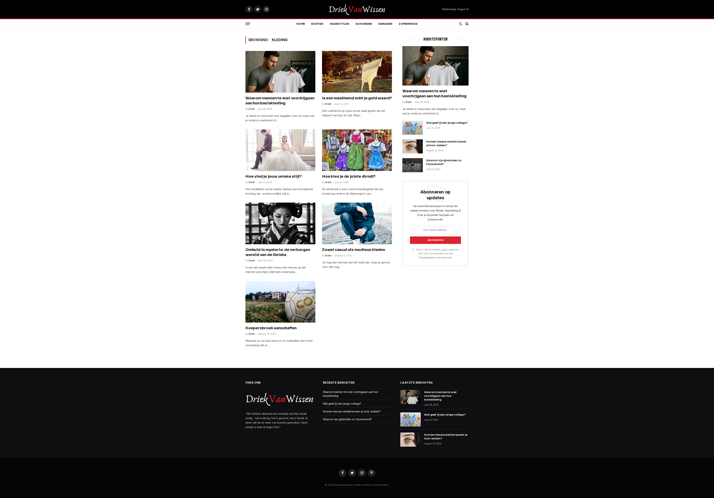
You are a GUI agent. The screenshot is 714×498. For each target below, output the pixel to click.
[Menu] (247, 24)
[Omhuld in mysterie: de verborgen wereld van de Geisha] (280, 223)
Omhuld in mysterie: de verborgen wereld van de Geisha (277, 252)
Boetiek (317, 23)
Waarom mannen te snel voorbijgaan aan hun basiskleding (279, 100)
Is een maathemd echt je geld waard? (357, 98)
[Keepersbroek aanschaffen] (280, 302)
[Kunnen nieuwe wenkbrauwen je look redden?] (412, 146)
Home (300, 23)
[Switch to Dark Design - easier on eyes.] (460, 23)
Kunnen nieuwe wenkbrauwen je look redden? (446, 143)
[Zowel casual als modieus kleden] (357, 223)
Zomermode (408, 23)
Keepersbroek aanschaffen (271, 328)
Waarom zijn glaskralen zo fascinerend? (443, 162)
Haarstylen (339, 23)
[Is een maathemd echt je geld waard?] (357, 72)
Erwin (252, 109)
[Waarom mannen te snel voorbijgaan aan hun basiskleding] (280, 72)
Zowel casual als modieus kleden (353, 249)
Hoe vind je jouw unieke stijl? (273, 176)
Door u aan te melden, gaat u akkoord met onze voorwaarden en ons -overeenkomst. (437, 253)
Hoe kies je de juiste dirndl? (349, 176)
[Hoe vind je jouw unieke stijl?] (280, 150)
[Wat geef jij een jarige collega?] (412, 128)
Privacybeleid (426, 257)
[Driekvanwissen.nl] (357, 9)
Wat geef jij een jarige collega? (446, 122)
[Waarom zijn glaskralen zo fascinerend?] (412, 165)
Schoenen (364, 23)
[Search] (467, 24)
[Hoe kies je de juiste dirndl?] (357, 150)
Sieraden (385, 23)
